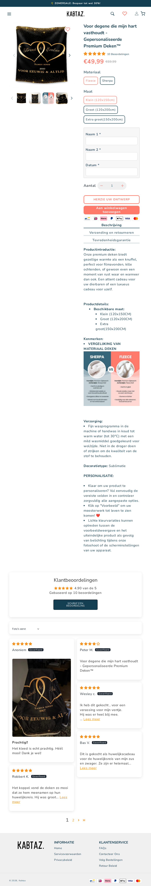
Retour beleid (108, 866)
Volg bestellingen (111, 860)
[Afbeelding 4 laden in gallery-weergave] (62, 98)
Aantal (90, 185)
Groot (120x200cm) (101, 110)
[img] (22, 644)
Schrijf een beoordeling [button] (75, 604)
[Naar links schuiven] (12, 98)
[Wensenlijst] (124, 13)
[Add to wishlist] (67, 29)
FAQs (102, 848)
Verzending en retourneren (111, 232)
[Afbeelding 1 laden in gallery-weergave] (21, 98)
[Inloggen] (136, 14)
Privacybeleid (63, 860)
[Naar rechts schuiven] (71, 98)
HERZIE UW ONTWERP (76, 879)
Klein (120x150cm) (100, 100)
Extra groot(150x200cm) (104, 119)
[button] (112, 14)
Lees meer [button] (91, 719)
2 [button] (73, 820)
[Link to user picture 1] (41, 698)
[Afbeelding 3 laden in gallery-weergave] (48, 98)
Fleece (91, 81)
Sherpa (107, 81)
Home (58, 848)
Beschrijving (111, 225)
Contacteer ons (109, 854)
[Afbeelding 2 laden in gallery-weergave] (35, 98)
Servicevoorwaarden (67, 854)
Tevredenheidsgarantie (111, 240)
